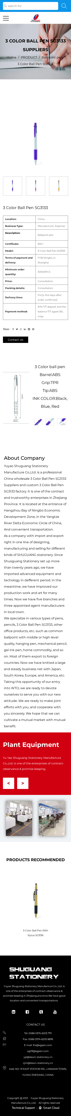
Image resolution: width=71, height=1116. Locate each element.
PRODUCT (29, 57)
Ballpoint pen (52, 57)
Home (11, 57)
